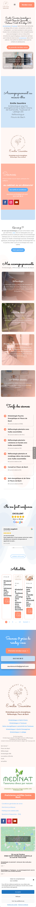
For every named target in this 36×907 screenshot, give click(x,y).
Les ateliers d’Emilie (7, 756)
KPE (14, 232)
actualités (4, 761)
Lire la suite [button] (7, 543)
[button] (33, 880)
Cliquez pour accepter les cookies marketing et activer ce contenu (18, 60)
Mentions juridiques (23, 904)
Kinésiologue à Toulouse (18, 723)
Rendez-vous (27, 5)
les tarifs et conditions (18, 190)
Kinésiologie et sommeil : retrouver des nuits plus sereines (9, 588)
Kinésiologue (7, 26)
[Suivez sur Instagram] (10, 202)
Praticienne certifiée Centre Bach (18, 796)
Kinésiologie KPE (6, 753)
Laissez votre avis (18, 556)
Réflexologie (4, 751)
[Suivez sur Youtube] (16, 202)
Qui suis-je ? (4, 746)
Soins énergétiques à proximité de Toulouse (18, 726)
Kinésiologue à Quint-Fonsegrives (18, 729)
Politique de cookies (12, 904)
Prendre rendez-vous (17, 651)
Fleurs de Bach (5, 748)
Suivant (25, 622)
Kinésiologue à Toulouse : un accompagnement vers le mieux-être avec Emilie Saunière (18, 870)
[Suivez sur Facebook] (5, 202)
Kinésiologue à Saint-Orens (18, 720)
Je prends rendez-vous (18, 47)
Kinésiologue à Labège (18, 732)
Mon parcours (18, 250)
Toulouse (14, 26)
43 (20, 622)
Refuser (18, 896)
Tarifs (2, 758)
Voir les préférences (18, 901)
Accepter (18, 892)
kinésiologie (22, 38)
